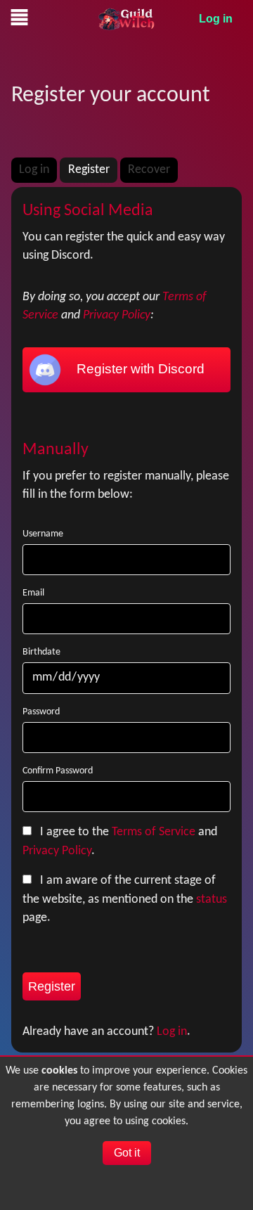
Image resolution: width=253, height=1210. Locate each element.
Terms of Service (153, 832)
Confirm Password (57, 771)
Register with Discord (139, 368)
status (211, 900)
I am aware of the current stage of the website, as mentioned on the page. (124, 899)
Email (33, 593)
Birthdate (41, 652)
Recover (149, 170)
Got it (127, 1153)
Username (42, 534)
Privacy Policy (116, 315)
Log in (216, 19)
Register (89, 170)
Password (41, 712)
